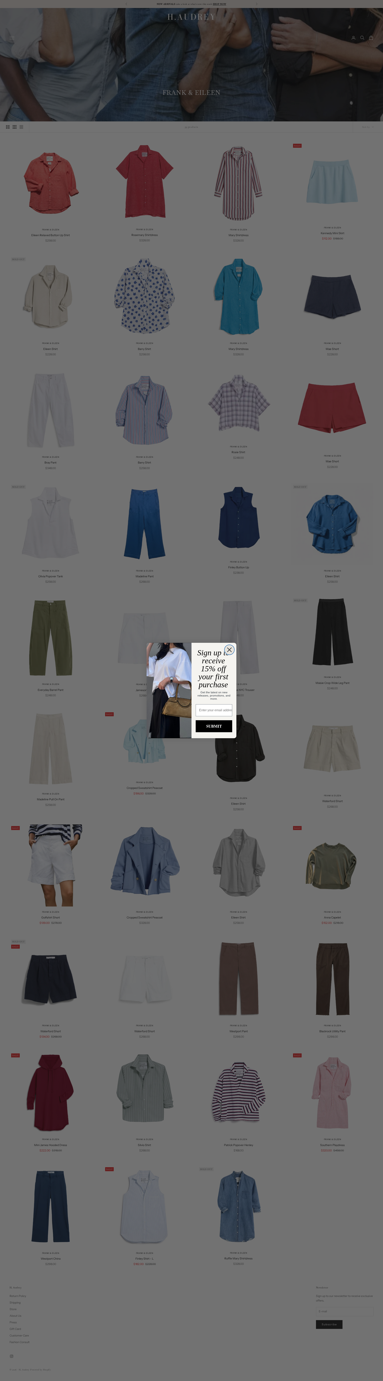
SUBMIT (214, 726)
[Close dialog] (229, 650)
